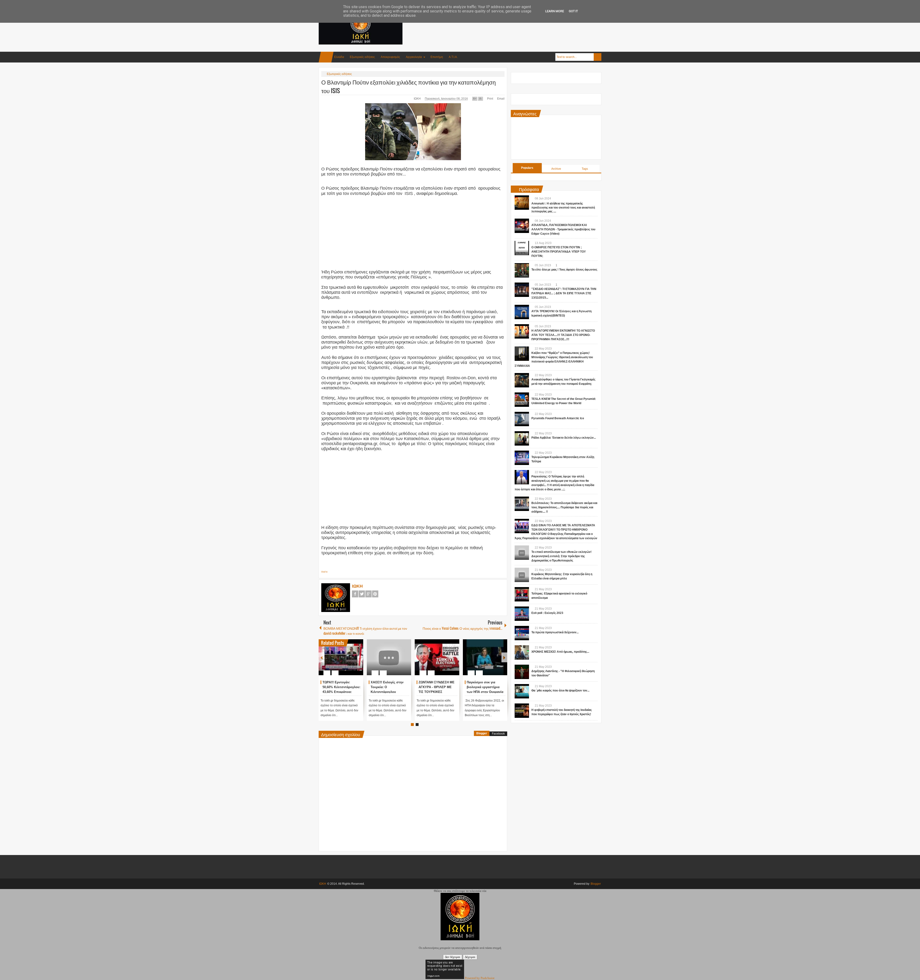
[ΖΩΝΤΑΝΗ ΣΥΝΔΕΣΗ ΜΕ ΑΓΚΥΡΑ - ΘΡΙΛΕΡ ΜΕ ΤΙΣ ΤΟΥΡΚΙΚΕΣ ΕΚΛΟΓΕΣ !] (437, 657)
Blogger (481, 733)
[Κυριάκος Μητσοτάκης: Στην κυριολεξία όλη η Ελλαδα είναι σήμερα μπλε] (522, 575)
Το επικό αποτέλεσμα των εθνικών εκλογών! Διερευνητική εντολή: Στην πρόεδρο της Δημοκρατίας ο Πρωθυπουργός (561, 556)
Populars (527, 168)
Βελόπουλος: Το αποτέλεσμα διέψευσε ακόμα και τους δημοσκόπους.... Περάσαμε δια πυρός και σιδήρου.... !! (564, 507)
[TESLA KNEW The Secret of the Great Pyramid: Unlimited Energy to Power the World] (522, 399)
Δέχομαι (470, 957)
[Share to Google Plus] (358, 661)
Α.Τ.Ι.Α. (453, 57)
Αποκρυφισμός (390, 57)
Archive (556, 168)
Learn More (554, 11)
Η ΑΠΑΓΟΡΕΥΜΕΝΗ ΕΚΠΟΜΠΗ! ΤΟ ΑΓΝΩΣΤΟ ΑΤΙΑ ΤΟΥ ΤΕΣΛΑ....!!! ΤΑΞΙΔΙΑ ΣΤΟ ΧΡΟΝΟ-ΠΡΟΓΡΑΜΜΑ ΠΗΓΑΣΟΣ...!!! (563, 335)
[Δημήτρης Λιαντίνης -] (522, 672)
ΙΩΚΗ (417, 98)
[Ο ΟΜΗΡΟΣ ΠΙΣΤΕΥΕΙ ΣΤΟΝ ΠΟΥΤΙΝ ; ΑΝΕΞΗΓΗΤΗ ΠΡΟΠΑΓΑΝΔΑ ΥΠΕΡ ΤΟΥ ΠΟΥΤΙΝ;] (522, 248)
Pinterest (375, 593)
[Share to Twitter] (351, 661)
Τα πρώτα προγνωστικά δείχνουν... (555, 632)
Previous (321, 657)
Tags (585, 168)
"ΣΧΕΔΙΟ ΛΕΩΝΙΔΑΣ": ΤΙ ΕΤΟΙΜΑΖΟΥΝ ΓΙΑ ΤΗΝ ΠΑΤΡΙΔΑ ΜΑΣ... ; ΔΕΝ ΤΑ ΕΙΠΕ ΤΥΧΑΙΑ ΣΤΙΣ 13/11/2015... (563, 293)
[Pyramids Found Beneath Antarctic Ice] (522, 419)
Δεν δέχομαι (452, 957)
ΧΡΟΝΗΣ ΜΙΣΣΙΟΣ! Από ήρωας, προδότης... (560, 651)
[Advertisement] (514, 23)
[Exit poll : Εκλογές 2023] (522, 613)
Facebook (355, 593)
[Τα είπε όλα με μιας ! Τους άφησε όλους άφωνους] (522, 270)
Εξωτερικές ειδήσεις (362, 57)
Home (326, 57)
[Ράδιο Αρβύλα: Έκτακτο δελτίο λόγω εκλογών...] (522, 438)
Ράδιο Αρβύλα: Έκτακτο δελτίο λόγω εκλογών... (563, 437)
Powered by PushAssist (479, 978)
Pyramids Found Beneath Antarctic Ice (557, 418)
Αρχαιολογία (414, 57)
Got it (573, 11)
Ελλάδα (339, 57)
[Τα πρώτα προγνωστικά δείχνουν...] (522, 633)
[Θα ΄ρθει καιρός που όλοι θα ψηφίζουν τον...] (522, 691)
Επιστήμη (437, 57)
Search (597, 57)
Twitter (362, 593)
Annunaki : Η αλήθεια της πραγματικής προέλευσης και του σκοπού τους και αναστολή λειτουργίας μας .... (563, 207)
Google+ (368, 593)
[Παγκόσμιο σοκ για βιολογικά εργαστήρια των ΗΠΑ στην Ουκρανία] (485, 657)
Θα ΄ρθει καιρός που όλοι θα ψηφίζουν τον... (560, 690)
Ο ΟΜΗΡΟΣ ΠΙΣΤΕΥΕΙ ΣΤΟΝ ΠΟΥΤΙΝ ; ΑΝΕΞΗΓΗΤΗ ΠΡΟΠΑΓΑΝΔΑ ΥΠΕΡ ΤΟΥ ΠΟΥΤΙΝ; (558, 252)
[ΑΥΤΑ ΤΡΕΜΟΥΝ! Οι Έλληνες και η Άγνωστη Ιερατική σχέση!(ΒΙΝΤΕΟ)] (522, 312)
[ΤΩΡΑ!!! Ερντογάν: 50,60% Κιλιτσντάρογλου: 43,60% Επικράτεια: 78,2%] (341, 657)
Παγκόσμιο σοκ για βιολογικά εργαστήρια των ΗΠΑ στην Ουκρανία (485, 687)
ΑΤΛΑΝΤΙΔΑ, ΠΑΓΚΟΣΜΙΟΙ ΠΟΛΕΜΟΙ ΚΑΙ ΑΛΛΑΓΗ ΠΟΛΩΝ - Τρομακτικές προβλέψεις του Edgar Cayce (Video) (563, 229)
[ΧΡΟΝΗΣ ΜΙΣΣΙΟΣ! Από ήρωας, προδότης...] (522, 652)
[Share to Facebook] (345, 661)
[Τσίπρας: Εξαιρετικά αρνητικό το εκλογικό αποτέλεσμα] (522, 594)
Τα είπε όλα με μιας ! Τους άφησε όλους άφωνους (564, 269)
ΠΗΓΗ (324, 572)
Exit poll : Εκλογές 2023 (547, 613)
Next (504, 657)
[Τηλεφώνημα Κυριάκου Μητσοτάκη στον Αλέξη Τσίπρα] (522, 458)
